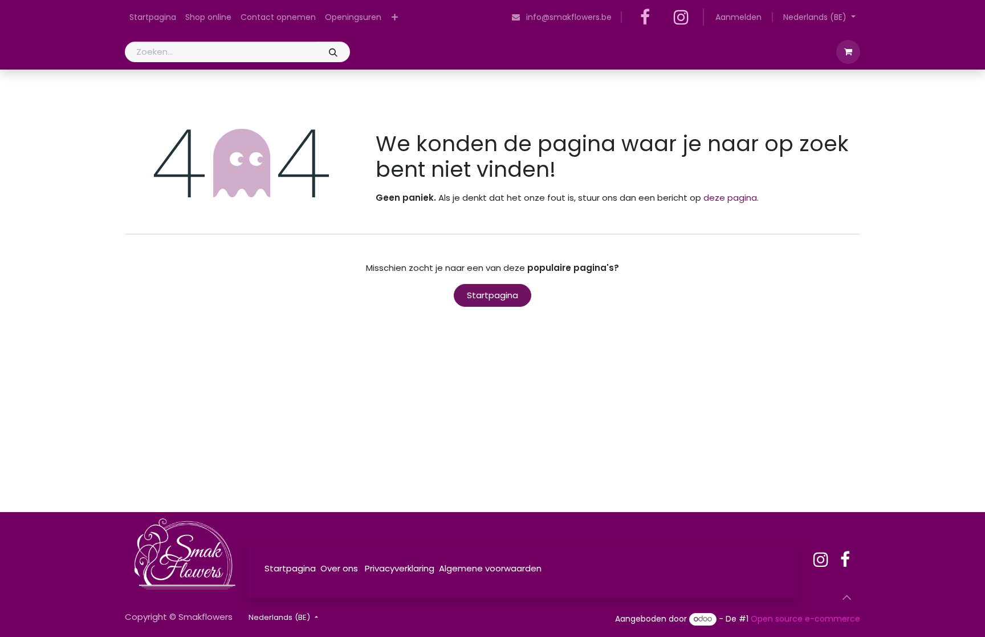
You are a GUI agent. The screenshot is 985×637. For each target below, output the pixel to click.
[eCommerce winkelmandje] (848, 52)
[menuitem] (153, 17)
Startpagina (492, 295)
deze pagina (730, 198)
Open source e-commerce (805, 618)
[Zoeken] (333, 52)
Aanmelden (738, 17)
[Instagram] (681, 17)
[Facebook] (645, 17)
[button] (846, 597)
